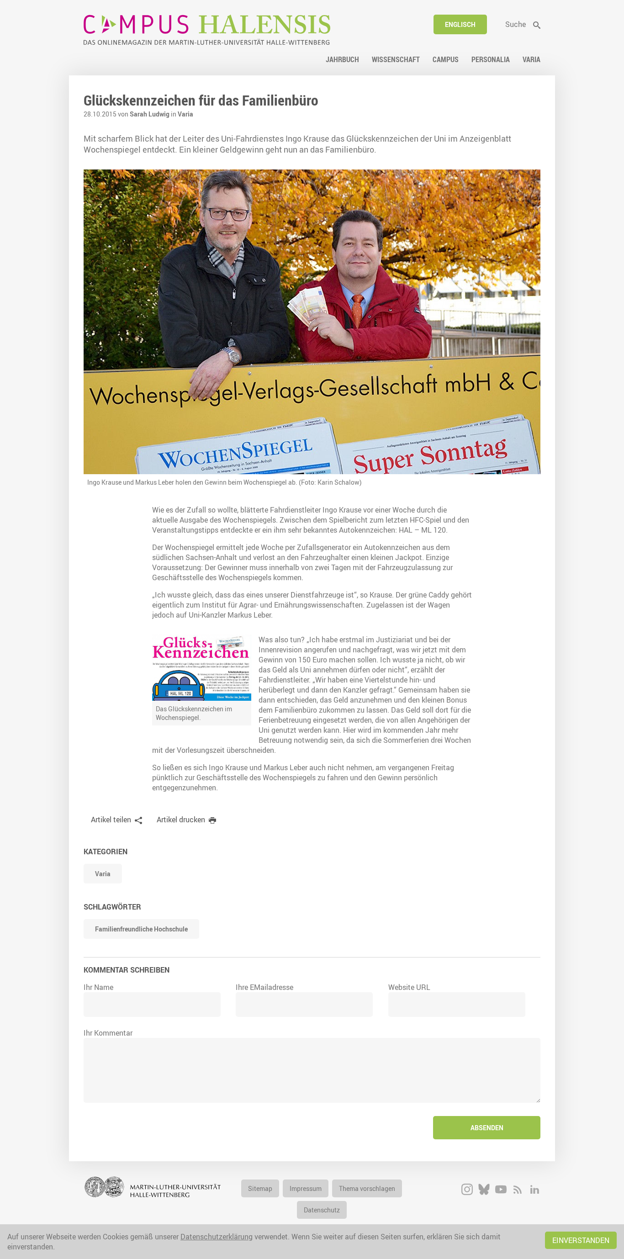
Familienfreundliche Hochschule (141, 929)
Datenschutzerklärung (216, 1237)
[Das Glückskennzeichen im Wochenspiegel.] (201, 668)
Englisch (460, 24)
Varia (185, 114)
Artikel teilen (111, 820)
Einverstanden (580, 1240)
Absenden (487, 1127)
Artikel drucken (181, 820)
